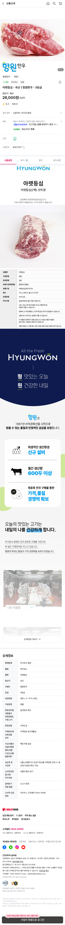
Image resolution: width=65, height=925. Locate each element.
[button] (57, 124)
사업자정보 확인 (17, 862)
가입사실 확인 (44, 871)
